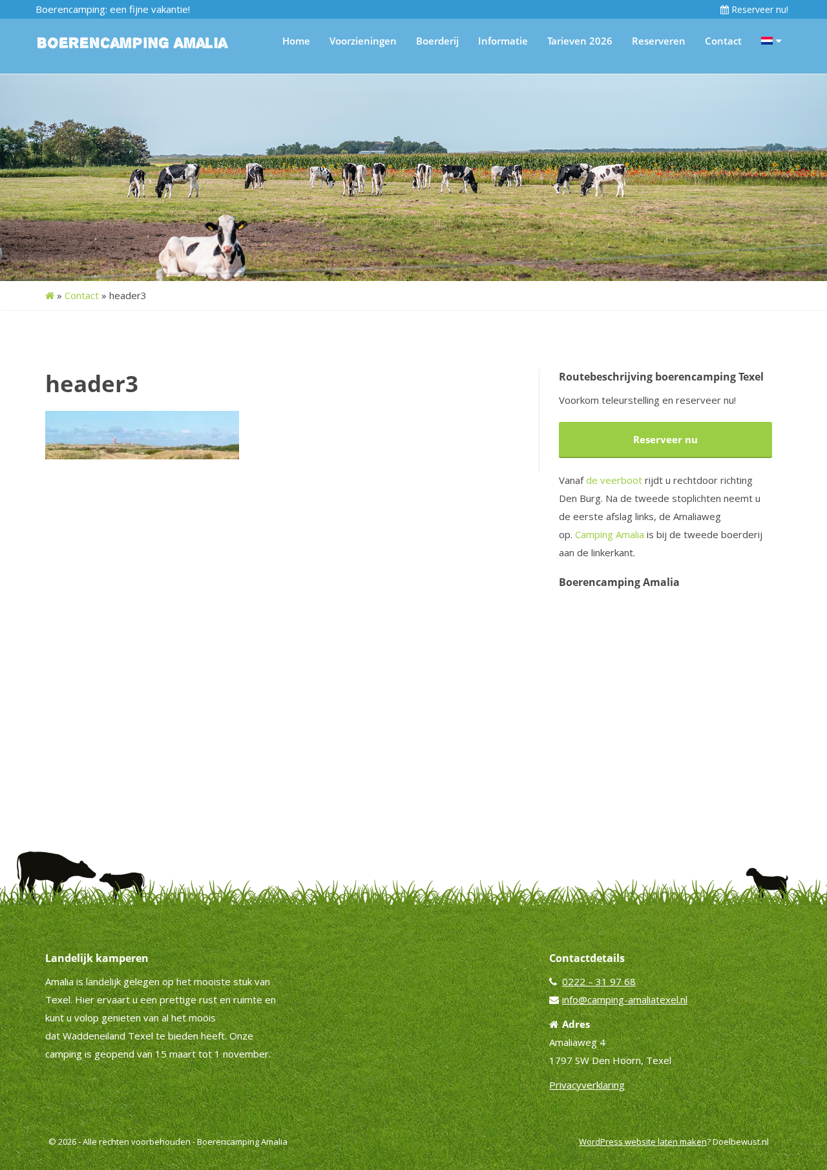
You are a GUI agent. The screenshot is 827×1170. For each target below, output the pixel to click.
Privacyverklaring (587, 1084)
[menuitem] (771, 40)
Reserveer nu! (758, 9)
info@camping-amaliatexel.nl (624, 999)
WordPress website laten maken (643, 1141)
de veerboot (614, 480)
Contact (723, 40)
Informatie (503, 40)
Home (296, 40)
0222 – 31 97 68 (599, 981)
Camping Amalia (609, 534)
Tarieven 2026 (579, 40)
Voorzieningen (363, 40)
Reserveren (659, 40)
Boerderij (437, 40)
